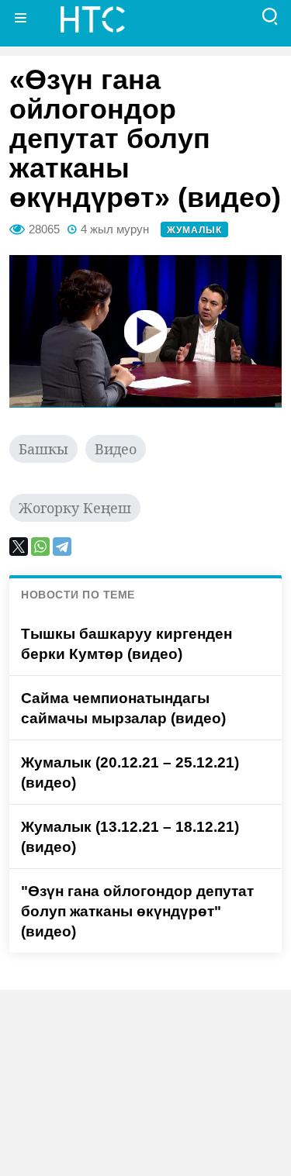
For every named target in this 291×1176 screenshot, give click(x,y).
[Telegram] (62, 546)
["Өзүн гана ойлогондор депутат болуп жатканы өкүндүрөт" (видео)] (145, 331)
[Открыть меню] (21, 17)
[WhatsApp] (40, 546)
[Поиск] (270, 17)
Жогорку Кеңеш (75, 507)
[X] (18, 546)
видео (116, 449)
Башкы (43, 449)
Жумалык (194, 230)
